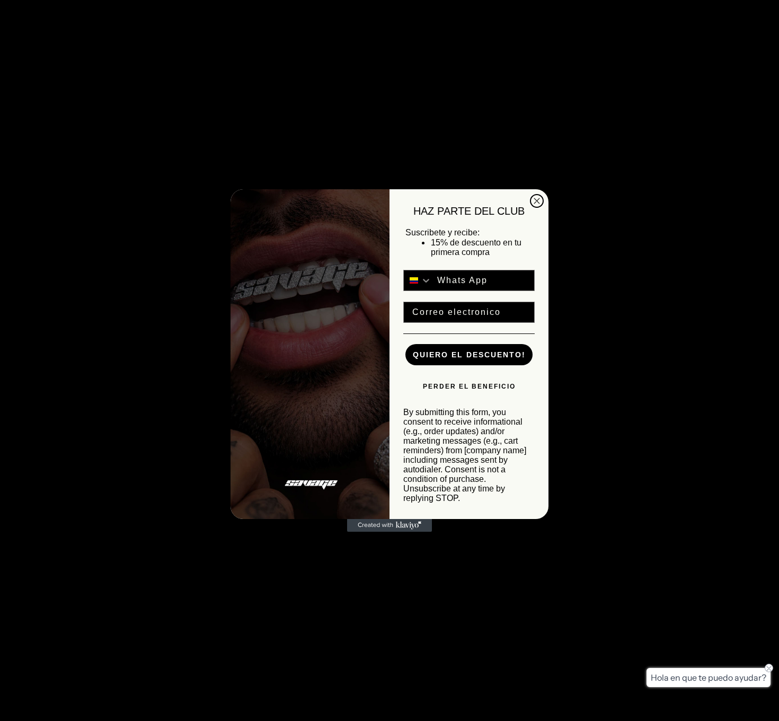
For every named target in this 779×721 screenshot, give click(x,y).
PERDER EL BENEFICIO (469, 386)
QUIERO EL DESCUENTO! (469, 354)
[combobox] (418, 280)
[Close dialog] (536, 201)
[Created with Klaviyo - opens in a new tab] (389, 525)
